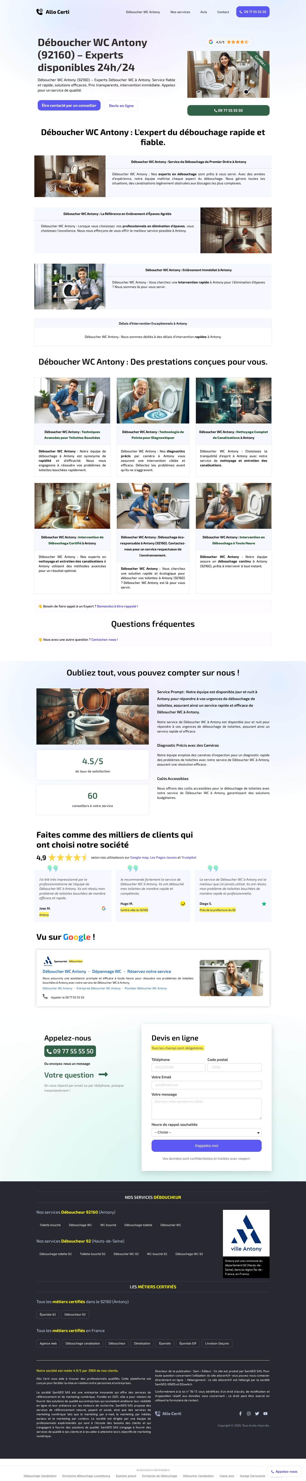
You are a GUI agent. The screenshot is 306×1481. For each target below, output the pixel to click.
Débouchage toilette (138, 1225)
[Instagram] (249, 1413)
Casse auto (227, 1475)
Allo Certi (57, 12)
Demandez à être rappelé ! (117, 606)
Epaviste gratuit (126, 1475)
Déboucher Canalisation (198, 1475)
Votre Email (161, 1077)
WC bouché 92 (157, 1254)
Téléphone (161, 1060)
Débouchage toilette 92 (56, 1254)
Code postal (218, 1060)
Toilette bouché (50, 1225)
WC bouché (108, 1225)
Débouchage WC (80, 1225)
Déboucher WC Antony (143, 12)
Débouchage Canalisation (40, 1475)
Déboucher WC (170, 1225)
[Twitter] (257, 1413)
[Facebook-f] (240, 1413)
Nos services (180, 12)
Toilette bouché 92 (92, 1254)
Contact (223, 12)
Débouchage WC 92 (189, 1254)
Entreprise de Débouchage (159, 1475)
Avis (203, 12)
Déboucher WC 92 (126, 1254)
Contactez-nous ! (104, 639)
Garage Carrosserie (252, 1475)
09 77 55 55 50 (254, 12)
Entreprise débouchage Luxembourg (86, 1475)
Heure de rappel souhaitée (175, 1124)
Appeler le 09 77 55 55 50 (67, 997)
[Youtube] (265, 1413)
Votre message (164, 1094)
